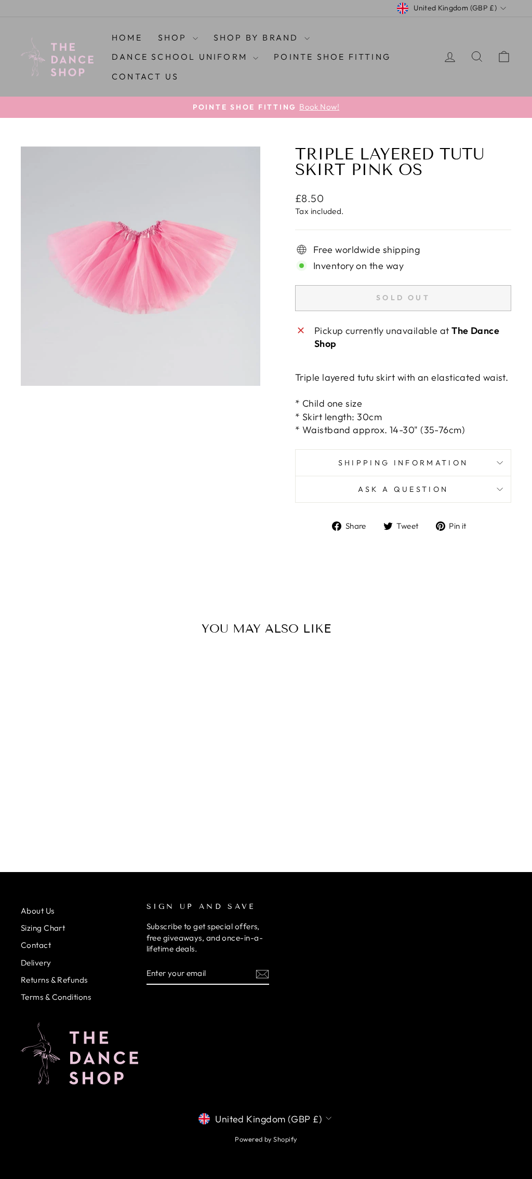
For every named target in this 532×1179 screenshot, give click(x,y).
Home (127, 37)
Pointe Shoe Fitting (332, 56)
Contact (36, 945)
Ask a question (403, 489)
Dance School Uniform (181, 56)
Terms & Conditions (56, 997)
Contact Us (145, 76)
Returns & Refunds (54, 980)
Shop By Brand (258, 37)
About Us (38, 911)
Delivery (36, 963)
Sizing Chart (43, 928)
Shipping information (403, 462)
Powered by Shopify (266, 1139)
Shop (174, 37)
